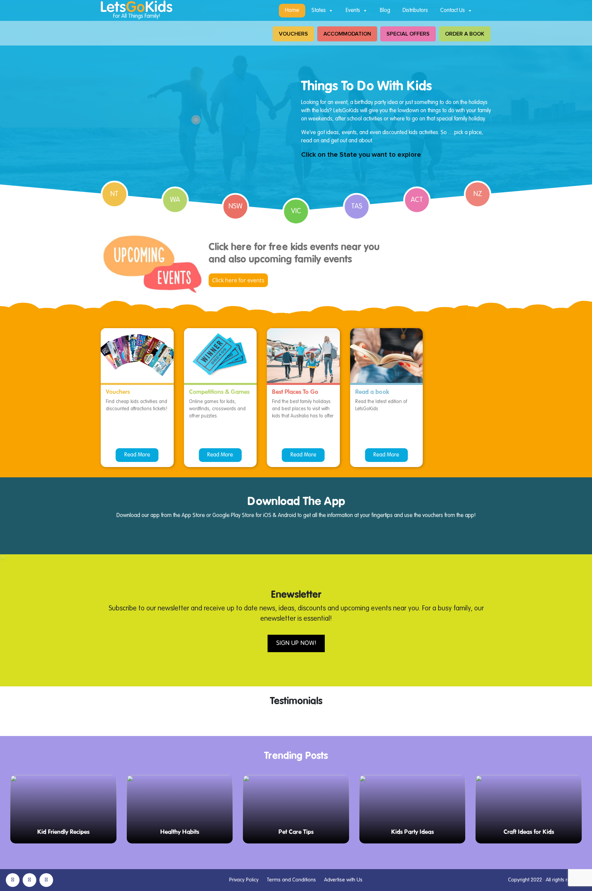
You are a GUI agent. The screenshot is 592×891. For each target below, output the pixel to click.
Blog (385, 10)
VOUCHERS (293, 34)
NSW (236, 206)
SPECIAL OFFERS (408, 34)
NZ (477, 194)
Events (353, 10)
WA (175, 200)
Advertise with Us (343, 879)
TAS (356, 206)
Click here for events (238, 280)
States (318, 10)
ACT (417, 200)
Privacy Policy (244, 879)
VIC (296, 211)
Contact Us (452, 10)
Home (292, 10)
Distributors (415, 10)
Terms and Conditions (291, 879)
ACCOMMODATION (347, 34)
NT (114, 194)
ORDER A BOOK (464, 34)
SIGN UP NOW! (296, 643)
